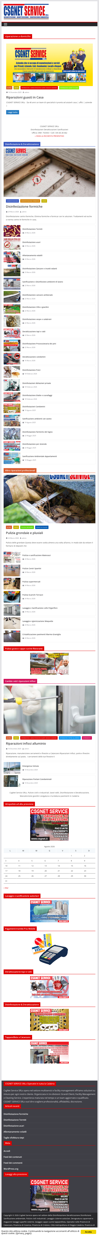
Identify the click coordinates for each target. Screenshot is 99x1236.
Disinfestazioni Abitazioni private (36, 383)
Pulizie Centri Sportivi (31, 568)
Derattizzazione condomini (34, 357)
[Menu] (5, 24)
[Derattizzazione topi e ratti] (12, 333)
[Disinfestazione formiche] (50, 172)
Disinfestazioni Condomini (33, 406)
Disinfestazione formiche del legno (37, 432)
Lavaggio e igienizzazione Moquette (37, 621)
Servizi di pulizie (41, 527)
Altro (9, 88)
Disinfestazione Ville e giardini (35, 307)
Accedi (7, 1151)
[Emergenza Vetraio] (12, 768)
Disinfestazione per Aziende (34, 444)
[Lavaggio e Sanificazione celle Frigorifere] (12, 610)
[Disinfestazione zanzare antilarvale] (12, 297)
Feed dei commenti (13, 1162)
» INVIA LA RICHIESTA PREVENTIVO (49, 136)
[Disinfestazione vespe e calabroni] (12, 321)
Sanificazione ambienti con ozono (36, 418)
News (16, 88)
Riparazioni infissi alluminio (70, 738)
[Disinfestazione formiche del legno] (12, 434)
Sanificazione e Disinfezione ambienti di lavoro (42, 282)
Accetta (88, 1231)
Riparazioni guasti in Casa (25, 97)
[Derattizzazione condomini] (12, 358)
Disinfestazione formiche (30, 201)
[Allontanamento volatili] (12, 257)
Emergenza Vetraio (30, 766)
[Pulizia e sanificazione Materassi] (12, 557)
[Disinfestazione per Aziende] (12, 446)
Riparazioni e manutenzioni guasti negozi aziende (39, 88)
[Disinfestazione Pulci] (12, 372)
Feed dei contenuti (13, 1157)
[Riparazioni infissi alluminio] (50, 710)
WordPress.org (11, 1168)
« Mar (6, 888)
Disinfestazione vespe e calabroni (36, 319)
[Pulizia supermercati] (12, 583)
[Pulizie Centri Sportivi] (12, 570)
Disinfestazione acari (31, 242)
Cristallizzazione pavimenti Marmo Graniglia (41, 634)
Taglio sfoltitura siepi (14, 1137)
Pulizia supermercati (31, 581)
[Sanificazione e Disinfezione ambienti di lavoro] (12, 283)
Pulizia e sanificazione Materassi (36, 555)
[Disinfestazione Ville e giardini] (12, 309)
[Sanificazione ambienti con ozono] (12, 420)
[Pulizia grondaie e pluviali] (50, 499)
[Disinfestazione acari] (12, 244)
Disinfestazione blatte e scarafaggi (37, 395)
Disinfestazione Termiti (32, 229)
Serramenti (87, 738)
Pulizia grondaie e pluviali (24, 533)
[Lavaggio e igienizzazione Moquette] (12, 623)
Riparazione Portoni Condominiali (37, 779)
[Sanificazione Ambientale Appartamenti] (12, 458)
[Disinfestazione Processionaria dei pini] (12, 345)
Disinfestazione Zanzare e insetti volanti (39, 268)
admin (27, 92)
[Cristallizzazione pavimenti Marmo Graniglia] (12, 636)
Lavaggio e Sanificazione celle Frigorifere (39, 608)
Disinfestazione (12, 201)
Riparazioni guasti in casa (69, 88)
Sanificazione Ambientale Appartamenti (39, 456)
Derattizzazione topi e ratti (33, 331)
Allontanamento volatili (32, 255)
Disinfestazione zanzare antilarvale (37, 295)
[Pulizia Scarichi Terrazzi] (12, 597)
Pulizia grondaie (27, 527)
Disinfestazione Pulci (31, 370)
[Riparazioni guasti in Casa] (49, 65)
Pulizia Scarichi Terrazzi (32, 595)
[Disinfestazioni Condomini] (12, 408)
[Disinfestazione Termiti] (12, 231)
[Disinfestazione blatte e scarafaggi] (12, 397)
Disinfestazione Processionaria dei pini (39, 343)
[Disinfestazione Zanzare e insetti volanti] (12, 270)
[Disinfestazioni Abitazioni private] (12, 385)
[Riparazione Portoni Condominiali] (12, 781)
